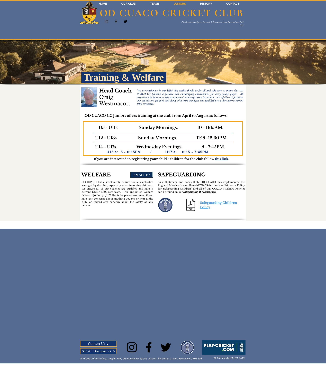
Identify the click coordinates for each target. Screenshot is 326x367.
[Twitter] (125, 21)
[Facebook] (116, 21)
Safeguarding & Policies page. (199, 191)
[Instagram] (106, 21)
